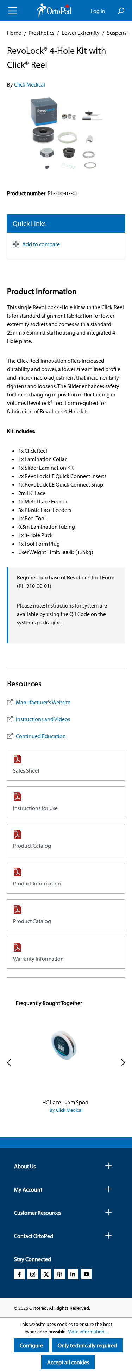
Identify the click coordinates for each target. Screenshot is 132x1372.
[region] (66, 135)
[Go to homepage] (54, 11)
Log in (97, 10)
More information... (88, 1331)
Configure (31, 1345)
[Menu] (12, 11)
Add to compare (41, 244)
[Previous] (9, 1062)
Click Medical (29, 84)
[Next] (123, 1062)
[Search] (121, 11)
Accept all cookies (68, 1362)
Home (14, 32)
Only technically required (87, 1345)
